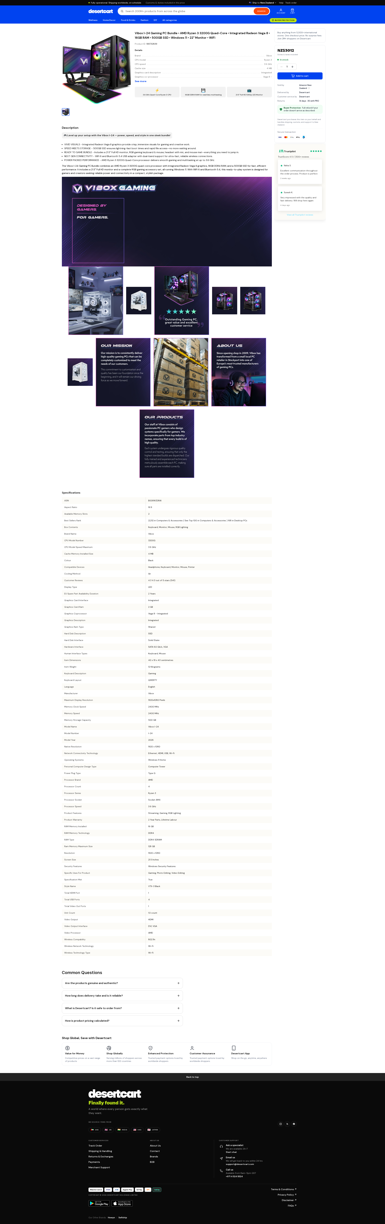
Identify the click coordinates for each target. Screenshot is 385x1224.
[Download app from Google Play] (99, 1203)
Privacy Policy (287, 1194)
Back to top (192, 1077)
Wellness (93, 20)
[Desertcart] (100, 11)
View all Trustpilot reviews (300, 215)
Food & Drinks (128, 20)
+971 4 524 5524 (234, 1176)
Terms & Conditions (284, 1189)
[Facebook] (294, 1124)
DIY (155, 20)
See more (140, 81)
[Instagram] (280, 1124)
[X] (287, 1124)
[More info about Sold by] (309, 88)
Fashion (144, 20)
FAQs (292, 1205)
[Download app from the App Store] (122, 1203)
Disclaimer (289, 1200)
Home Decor (109, 20)
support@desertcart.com (240, 1164)
